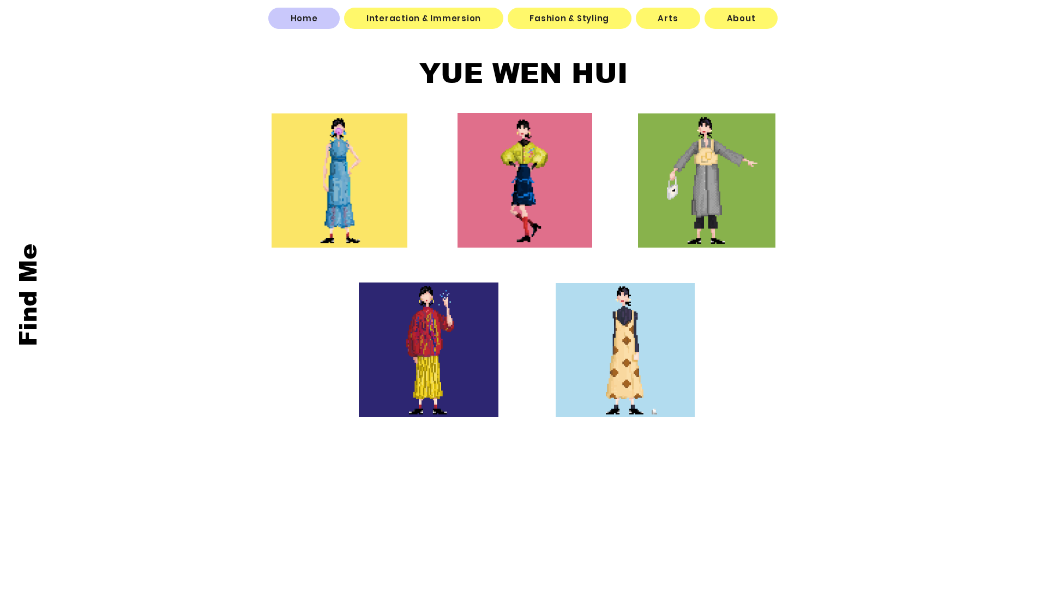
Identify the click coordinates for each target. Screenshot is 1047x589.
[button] (423, 18)
